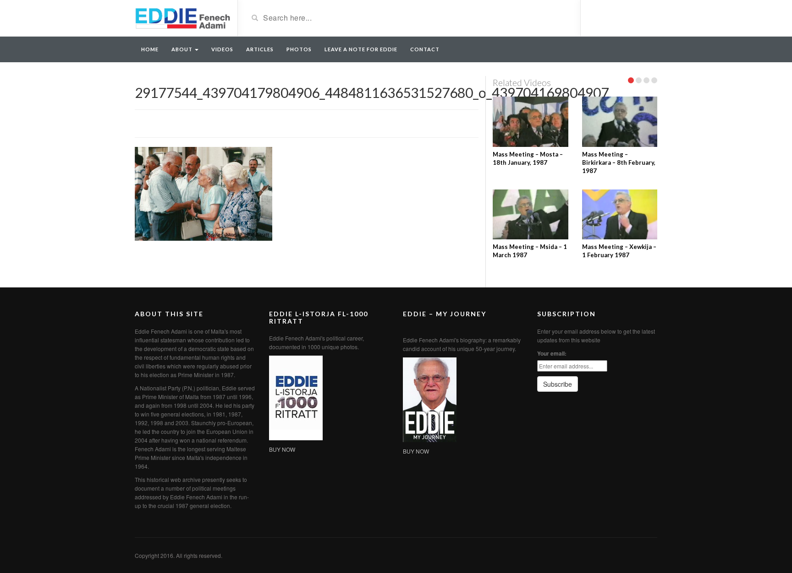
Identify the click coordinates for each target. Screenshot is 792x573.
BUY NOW (282, 449)
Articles (260, 49)
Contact (425, 49)
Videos (222, 49)
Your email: (551, 353)
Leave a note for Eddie (360, 49)
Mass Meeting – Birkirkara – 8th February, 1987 (618, 162)
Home (150, 49)
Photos (299, 49)
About (182, 49)
